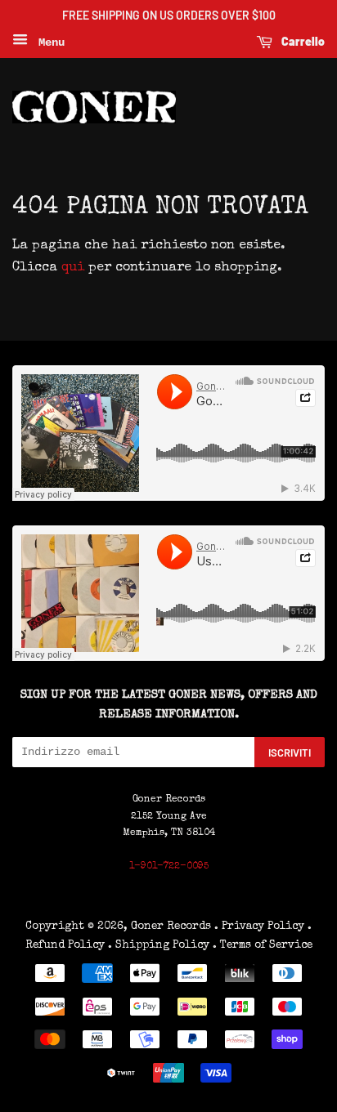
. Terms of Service (262, 945)
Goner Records (172, 926)
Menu (48, 42)
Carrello (302, 41)
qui (72, 268)
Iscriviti (289, 752)
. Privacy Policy (259, 926)
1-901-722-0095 (169, 867)
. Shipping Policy (158, 945)
